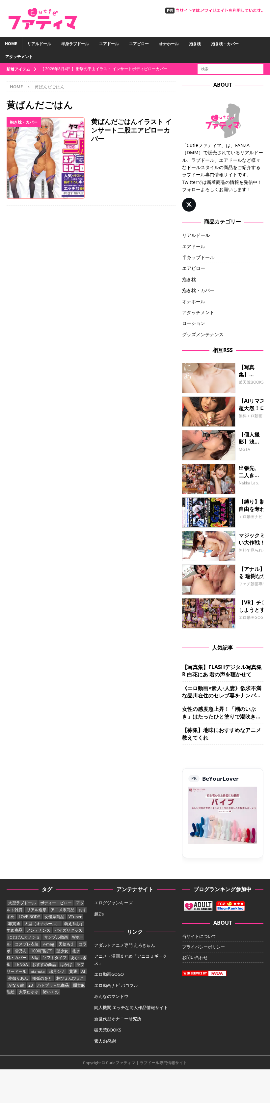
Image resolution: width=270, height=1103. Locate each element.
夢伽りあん (18, 978)
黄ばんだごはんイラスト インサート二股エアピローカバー (131, 130)
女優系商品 (54, 916)
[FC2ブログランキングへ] (230, 908)
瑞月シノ (57, 971)
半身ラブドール (75, 43)
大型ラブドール (22, 903)
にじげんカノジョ (24, 937)
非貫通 (14, 923)
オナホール (169, 43)
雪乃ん (21, 951)
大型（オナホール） (42, 923)
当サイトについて (199, 936)
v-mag (48, 944)
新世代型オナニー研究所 (117, 1019)
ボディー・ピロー (56, 903)
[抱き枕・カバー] (46, 158)
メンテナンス (38, 930)
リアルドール (39, 43)
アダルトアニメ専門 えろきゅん (124, 945)
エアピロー (139, 43)
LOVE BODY (29, 916)
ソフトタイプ (55, 957)
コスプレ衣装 (27, 944)
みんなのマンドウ (111, 996)
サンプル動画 (56, 937)
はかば (66, 964)
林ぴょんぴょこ (70, 978)
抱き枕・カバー (225, 43)
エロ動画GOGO (109, 974)
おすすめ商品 (44, 964)
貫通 (73, 971)
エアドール (109, 43)
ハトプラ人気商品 (53, 985)
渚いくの (51, 992)
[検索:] (230, 68)
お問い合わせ (195, 957)
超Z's (99, 914)
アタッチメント (19, 56)
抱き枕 (195, 43)
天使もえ (66, 944)
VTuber (75, 916)
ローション (193, 323)
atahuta (38, 971)
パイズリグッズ (68, 930)
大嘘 (35, 957)
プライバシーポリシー (203, 947)
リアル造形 (36, 910)
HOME (11, 43)
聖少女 (62, 951)
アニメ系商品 (62, 910)
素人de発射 (105, 1041)
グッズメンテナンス (203, 334)
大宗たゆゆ (29, 992)
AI (83, 971)
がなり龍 (16, 985)
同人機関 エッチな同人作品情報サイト (131, 1007)
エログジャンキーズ (113, 903)
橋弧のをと (42, 978)
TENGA (21, 964)
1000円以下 (41, 951)
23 (30, 985)
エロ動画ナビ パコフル (116, 985)
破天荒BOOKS (107, 1030)
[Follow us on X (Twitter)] (189, 205)
